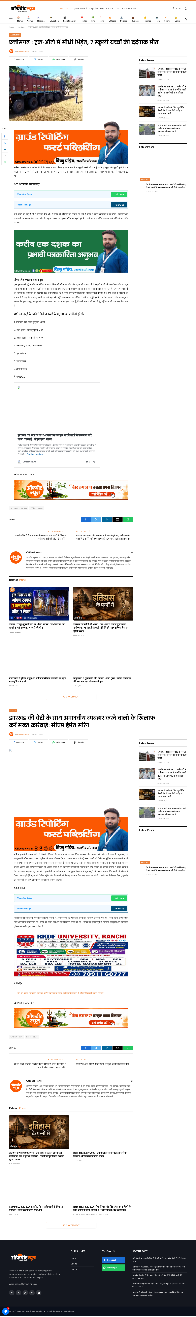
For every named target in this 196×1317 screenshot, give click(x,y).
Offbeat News (23, 51)
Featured (145, 179)
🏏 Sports (167, 19)
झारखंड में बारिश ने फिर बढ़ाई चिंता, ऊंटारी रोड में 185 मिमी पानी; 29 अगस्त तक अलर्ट (172, 110)
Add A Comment (71, 697)
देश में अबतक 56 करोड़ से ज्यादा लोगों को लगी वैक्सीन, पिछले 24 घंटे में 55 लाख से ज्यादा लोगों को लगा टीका (166, 186)
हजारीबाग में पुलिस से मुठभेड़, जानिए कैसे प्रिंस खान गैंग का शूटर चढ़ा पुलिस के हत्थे (37, 680)
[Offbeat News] (23, 8)
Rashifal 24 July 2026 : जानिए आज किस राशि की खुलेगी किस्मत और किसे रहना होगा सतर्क (100, 1154)
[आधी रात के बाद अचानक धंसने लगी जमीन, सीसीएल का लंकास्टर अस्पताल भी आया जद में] (147, 129)
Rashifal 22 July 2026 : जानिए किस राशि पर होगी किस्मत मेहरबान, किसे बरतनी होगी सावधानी (36, 1208)
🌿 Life (93, 19)
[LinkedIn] (4, 149)
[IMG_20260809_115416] (71, 499)
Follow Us (119, 205)
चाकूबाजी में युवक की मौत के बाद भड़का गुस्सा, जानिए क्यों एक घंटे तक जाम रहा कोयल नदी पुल (102, 680)
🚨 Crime (30, 19)
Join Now (119, 194)
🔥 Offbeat (112, 19)
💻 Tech (158, 19)
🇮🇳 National (41, 19)
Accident (15, 35)
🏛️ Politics (123, 19)
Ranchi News (31, 1037)
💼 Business (135, 19)
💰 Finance (147, 19)
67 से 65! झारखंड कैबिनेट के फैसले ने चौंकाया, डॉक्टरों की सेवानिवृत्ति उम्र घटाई (172, 72)
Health (74, 1269)
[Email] (4, 155)
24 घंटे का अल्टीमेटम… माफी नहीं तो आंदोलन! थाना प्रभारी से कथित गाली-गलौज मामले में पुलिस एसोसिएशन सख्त (172, 91)
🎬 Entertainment (69, 19)
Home (73, 1258)
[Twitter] (4, 142)
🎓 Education (54, 19)
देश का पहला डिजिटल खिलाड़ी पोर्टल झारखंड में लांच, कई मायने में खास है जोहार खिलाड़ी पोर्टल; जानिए (60, 993)
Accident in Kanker (18, 508)
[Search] (185, 19)
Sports (74, 1263)
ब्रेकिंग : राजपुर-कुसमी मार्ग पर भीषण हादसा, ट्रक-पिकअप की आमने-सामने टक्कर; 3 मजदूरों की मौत (37, 626)
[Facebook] (4, 136)
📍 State (102, 19)
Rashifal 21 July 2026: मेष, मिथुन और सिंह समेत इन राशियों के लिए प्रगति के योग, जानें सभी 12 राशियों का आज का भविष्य (102, 1208)
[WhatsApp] (4, 162)
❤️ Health (84, 19)
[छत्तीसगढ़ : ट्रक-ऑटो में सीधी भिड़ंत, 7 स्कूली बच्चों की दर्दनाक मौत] (46, 120)
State (13, 710)
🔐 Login (177, 19)
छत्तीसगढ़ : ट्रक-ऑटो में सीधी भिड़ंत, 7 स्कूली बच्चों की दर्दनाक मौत (102, 1064)
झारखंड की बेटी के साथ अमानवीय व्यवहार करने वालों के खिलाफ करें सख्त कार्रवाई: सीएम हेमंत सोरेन (40, 537)
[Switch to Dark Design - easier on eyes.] (185, 8)
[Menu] (10, 19)
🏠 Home (20, 19)
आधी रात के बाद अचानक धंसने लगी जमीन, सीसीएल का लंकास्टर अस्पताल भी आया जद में (105, 8)
